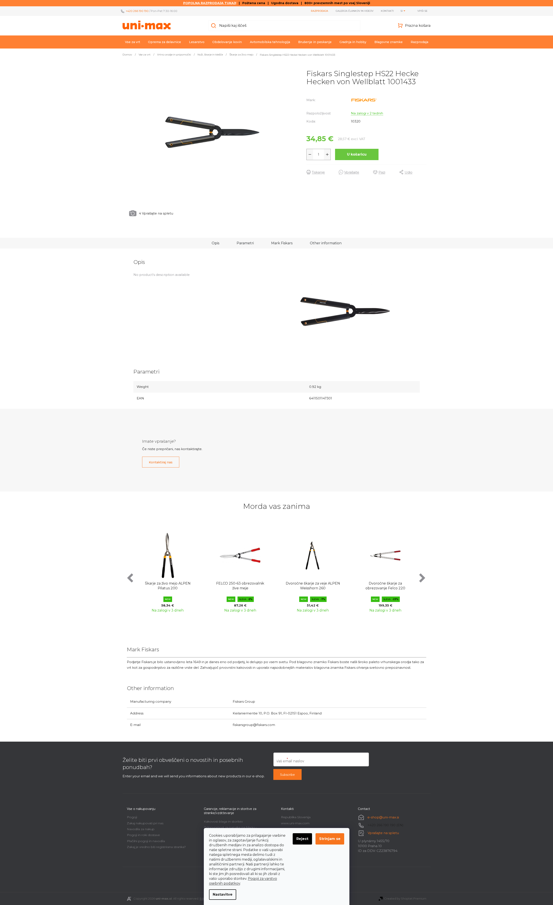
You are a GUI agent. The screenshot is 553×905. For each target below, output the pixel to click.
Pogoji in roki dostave (143, 835)
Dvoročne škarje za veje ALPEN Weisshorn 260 (254, 585)
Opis (215, 243)
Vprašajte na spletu (383, 833)
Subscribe (287, 775)
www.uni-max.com (295, 823)
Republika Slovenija (296, 817)
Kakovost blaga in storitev (223, 821)
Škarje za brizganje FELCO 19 (399, 583)
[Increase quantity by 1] (327, 154)
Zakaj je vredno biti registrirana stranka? (156, 847)
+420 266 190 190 (137, 11)
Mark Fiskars (281, 243)
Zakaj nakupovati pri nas (145, 823)
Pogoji (132, 817)
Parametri (245, 243)
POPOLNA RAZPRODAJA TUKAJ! (209, 3)
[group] (182, 572)
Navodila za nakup (140, 829)
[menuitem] (133, 42)
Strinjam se (329, 839)
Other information (326, 243)
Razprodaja (319, 10)
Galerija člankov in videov (354, 10)
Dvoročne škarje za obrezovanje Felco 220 (327, 585)
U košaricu (357, 154)
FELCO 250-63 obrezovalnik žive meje (182, 585)
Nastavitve (222, 894)
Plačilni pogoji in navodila (146, 841)
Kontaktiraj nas (161, 462)
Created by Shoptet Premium (405, 898)
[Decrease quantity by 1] (310, 154)
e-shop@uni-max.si (383, 817)
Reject (302, 839)
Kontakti (387, 10)
